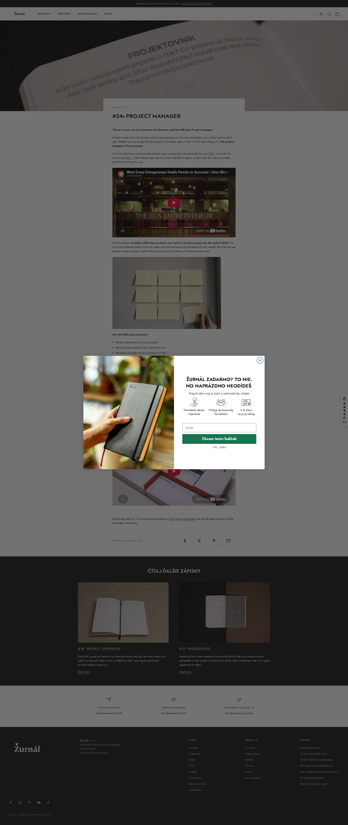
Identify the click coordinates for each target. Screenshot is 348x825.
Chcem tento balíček (219, 438)
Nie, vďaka (219, 447)
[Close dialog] (260, 360)
